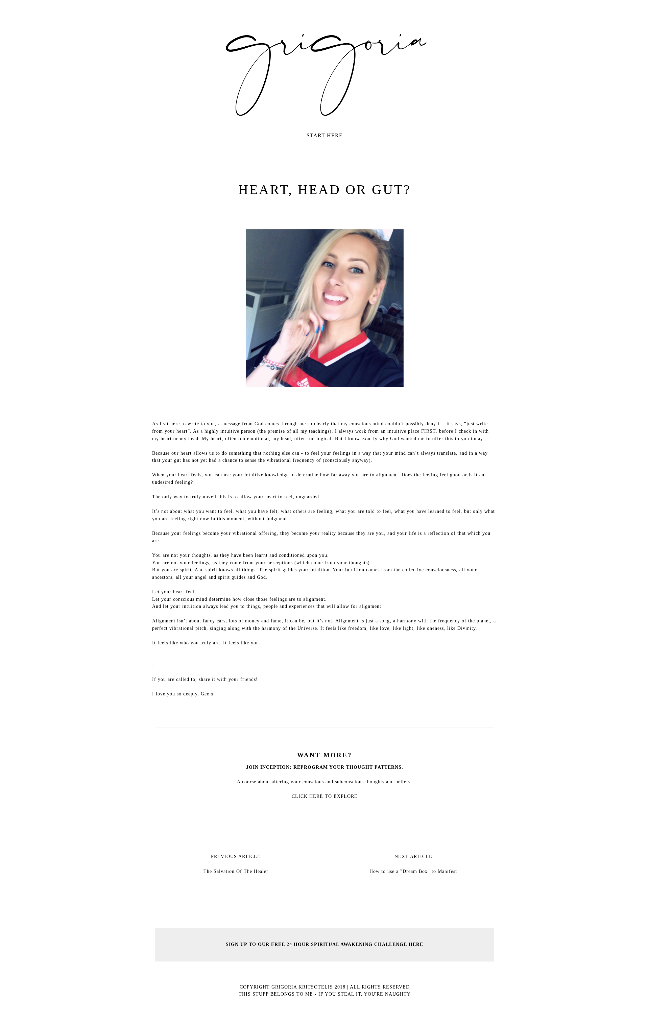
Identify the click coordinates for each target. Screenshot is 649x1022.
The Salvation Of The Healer (235, 871)
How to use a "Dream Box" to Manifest (413, 871)
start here (325, 135)
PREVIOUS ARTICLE (236, 856)
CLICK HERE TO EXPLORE (325, 796)
